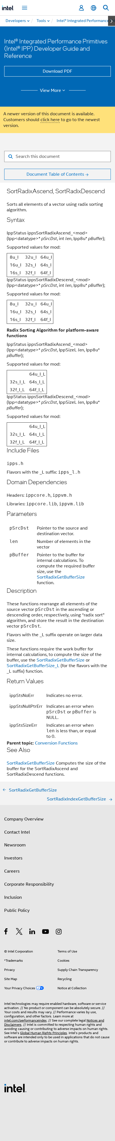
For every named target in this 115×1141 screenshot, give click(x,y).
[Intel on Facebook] (6, 932)
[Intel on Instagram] (59, 932)
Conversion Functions (56, 743)
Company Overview (24, 819)
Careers (12, 871)
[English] (93, 8)
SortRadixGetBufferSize (61, 577)
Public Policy (17, 910)
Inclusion (13, 897)
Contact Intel (17, 832)
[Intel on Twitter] (19, 932)
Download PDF (57, 71)
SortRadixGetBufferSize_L (33, 666)
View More (50, 90)
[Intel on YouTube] (46, 932)
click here (50, 120)
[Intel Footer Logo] (15, 1088)
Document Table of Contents (55, 174)
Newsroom (15, 845)
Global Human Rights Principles (43, 1033)
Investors (13, 858)
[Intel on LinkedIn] (32, 932)
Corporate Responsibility (29, 884)
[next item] (111, 21)
